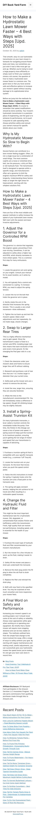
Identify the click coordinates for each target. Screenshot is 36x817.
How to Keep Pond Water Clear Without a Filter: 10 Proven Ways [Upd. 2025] (18, 673)
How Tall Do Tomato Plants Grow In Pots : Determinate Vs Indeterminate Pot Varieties (17, 794)
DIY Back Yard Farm (14, 4)
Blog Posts (9, 661)
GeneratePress (18, 814)
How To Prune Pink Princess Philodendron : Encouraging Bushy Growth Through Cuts (16, 746)
